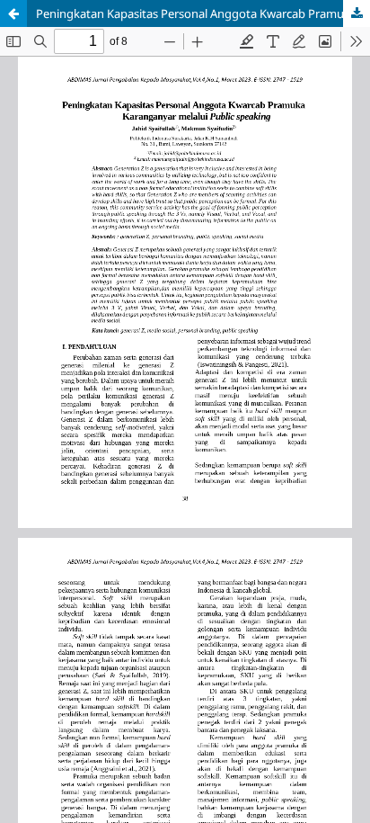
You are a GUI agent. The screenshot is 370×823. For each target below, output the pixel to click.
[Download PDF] (356, 13)
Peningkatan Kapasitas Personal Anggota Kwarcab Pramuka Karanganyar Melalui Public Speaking (203, 13)
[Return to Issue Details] (13, 13)
